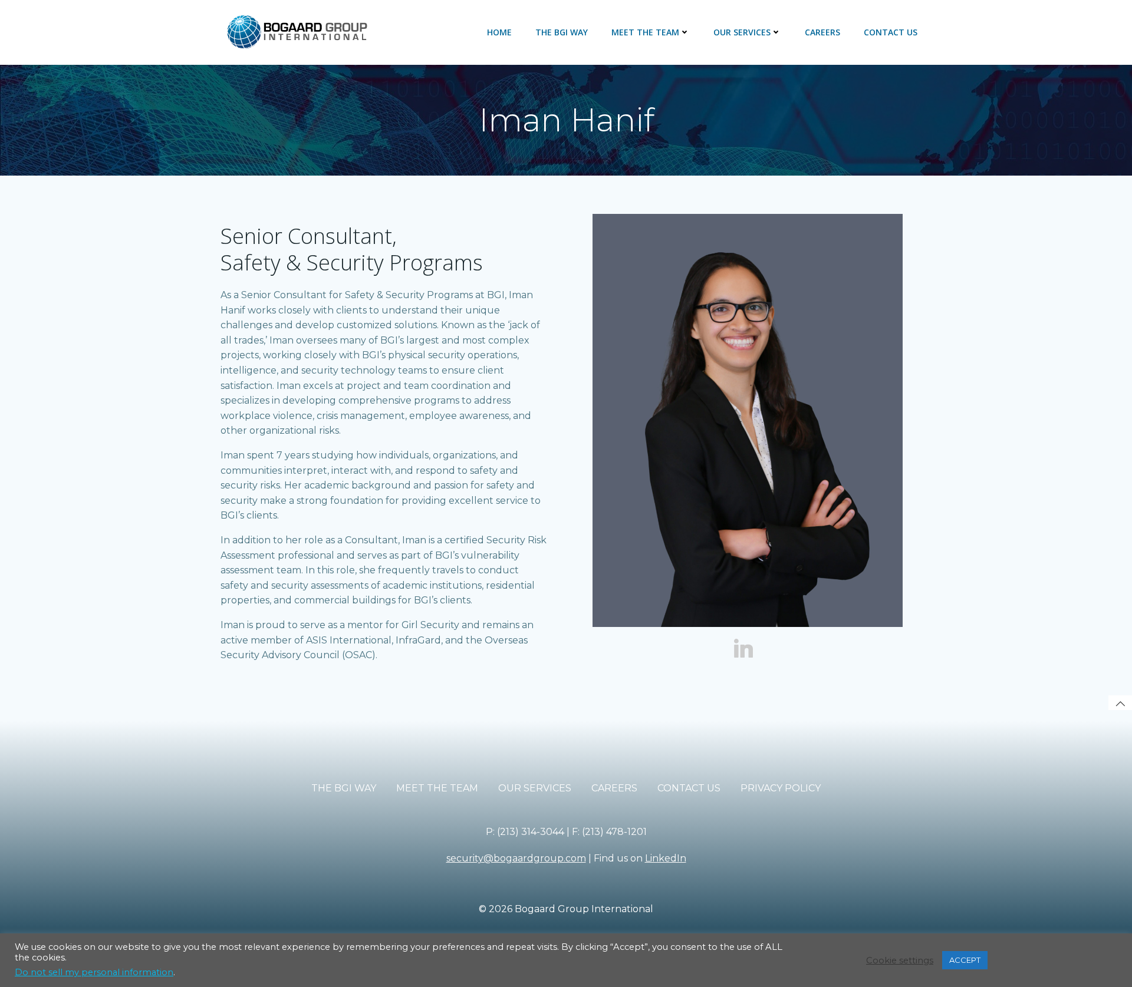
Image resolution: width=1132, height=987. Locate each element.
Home (499, 32)
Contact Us (890, 32)
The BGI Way (561, 32)
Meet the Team (645, 32)
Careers (822, 32)
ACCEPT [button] (964, 960)
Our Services (742, 32)
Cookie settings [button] (899, 960)
